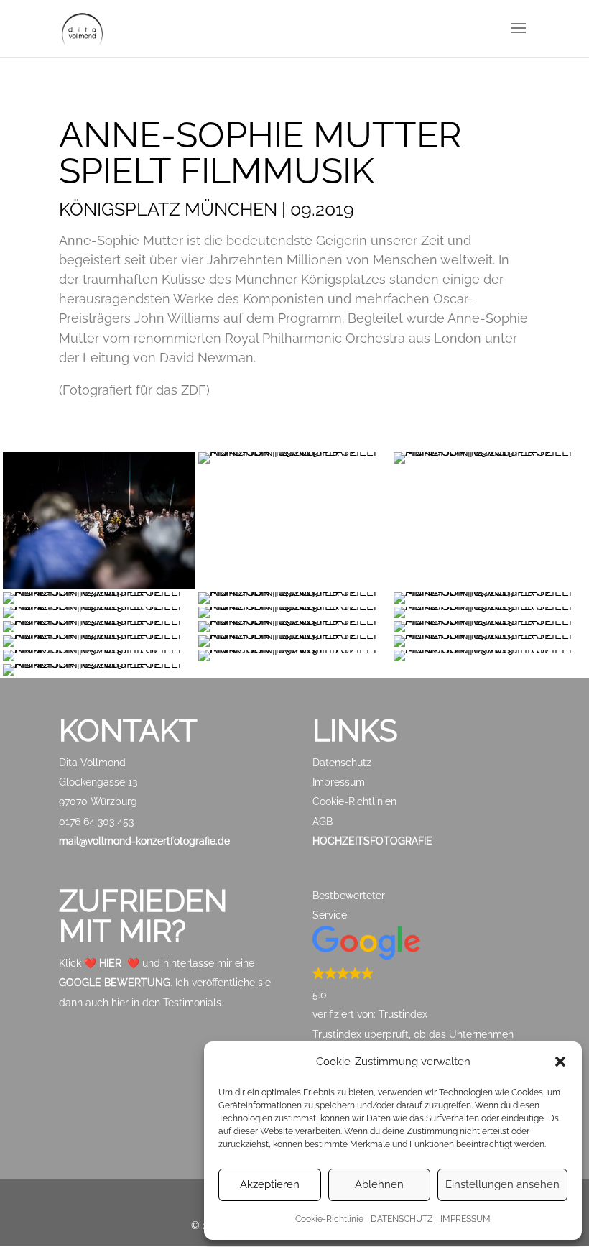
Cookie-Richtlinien (354, 801)
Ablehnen (379, 1184)
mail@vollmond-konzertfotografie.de (144, 841)
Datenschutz (341, 762)
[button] (560, 1061)
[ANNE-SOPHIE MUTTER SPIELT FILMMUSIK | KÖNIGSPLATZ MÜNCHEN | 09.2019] (294, 452)
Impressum (338, 782)
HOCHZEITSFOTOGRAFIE (372, 841)
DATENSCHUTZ (402, 1219)
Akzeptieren (270, 1184)
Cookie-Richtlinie (329, 1219)
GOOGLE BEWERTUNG (114, 982)
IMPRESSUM (465, 1219)
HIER (110, 963)
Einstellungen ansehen (502, 1184)
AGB (322, 821)
